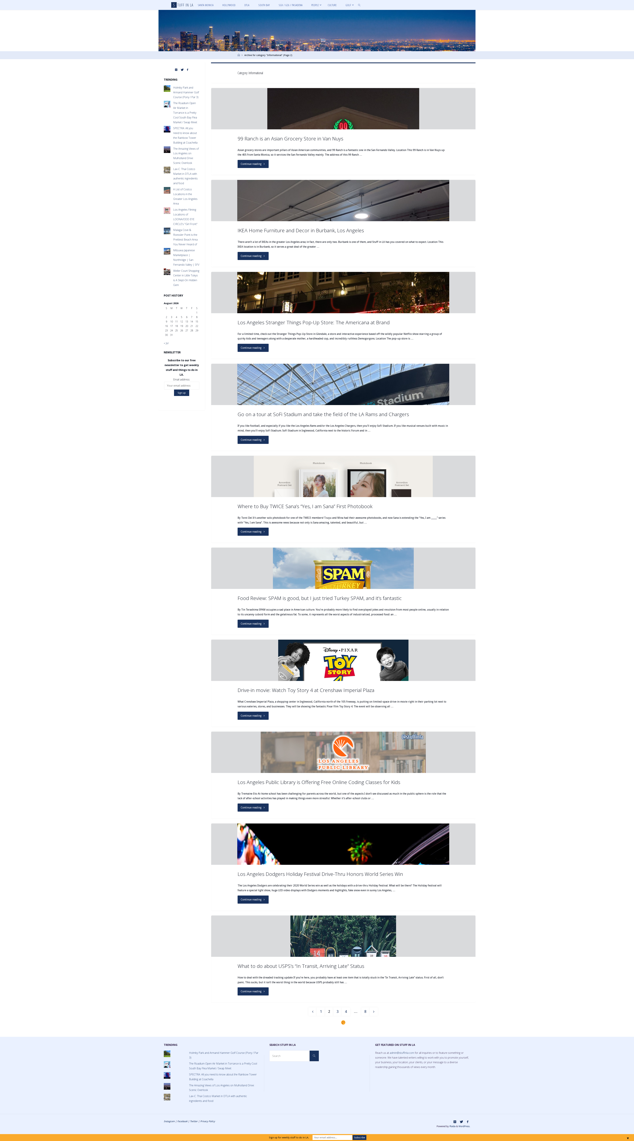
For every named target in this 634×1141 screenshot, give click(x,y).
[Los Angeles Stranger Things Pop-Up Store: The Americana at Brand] (343, 292)
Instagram (169, 1121)
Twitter (194, 1121)
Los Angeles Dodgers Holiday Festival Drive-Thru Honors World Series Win (320, 874)
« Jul (166, 343)
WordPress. (464, 1126)
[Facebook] (187, 70)
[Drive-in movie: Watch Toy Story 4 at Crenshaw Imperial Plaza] (343, 660)
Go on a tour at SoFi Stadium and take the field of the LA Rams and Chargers (323, 414)
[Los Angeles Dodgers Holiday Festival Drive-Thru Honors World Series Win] (343, 844)
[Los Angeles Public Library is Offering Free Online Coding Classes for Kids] (343, 752)
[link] (359, 5)
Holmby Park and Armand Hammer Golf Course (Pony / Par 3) (186, 92)
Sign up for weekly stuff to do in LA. (289, 1137)
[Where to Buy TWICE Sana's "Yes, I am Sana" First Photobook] (343, 476)
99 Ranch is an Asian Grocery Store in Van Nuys (290, 138)
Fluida (452, 1126)
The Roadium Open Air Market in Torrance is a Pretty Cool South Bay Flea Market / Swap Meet (185, 112)
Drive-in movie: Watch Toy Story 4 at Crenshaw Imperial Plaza (306, 690)
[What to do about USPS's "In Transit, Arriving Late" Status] (343, 936)
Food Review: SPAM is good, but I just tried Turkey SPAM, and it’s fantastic (320, 598)
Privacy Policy (207, 1121)
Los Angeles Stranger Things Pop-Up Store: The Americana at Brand (314, 322)
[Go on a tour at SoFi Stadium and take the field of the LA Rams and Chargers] (343, 384)
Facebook (182, 1121)
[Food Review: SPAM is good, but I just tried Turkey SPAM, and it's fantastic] (343, 568)
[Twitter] (182, 70)
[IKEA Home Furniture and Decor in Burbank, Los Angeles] (343, 200)
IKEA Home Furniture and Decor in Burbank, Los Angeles (301, 230)
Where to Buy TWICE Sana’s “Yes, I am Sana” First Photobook (305, 506)
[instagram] (176, 70)
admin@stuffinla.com (402, 1053)
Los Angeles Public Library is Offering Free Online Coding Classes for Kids (319, 782)
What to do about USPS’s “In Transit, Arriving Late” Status (301, 966)
